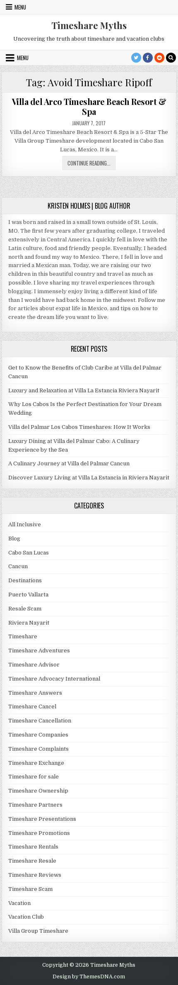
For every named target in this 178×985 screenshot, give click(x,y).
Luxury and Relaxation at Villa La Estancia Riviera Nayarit (83, 390)
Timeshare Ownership (38, 791)
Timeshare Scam (30, 889)
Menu (20, 7)
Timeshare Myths (89, 25)
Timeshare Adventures (39, 650)
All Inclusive (24, 524)
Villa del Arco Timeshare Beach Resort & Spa (89, 106)
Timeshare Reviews (34, 875)
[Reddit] (159, 58)
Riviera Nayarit (28, 623)
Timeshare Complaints (38, 749)
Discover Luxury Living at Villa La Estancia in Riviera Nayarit (88, 477)
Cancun (18, 566)
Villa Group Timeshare (38, 931)
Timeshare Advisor (34, 665)
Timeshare (22, 636)
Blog (14, 538)
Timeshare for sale (33, 776)
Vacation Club (26, 917)
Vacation (19, 903)
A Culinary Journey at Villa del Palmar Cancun (69, 463)
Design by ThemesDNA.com (89, 977)
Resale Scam (24, 609)
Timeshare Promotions (39, 833)
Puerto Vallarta (28, 594)
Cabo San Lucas (28, 553)
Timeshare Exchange (36, 763)
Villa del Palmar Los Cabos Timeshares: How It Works (79, 427)
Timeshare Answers (35, 693)
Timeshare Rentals (33, 847)
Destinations (25, 580)
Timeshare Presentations (42, 819)
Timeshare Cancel (32, 706)
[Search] (171, 58)
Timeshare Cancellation (39, 720)
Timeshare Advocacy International (54, 679)
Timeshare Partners (35, 805)
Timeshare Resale (32, 861)
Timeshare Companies (38, 735)
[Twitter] (136, 58)
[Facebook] (148, 58)
